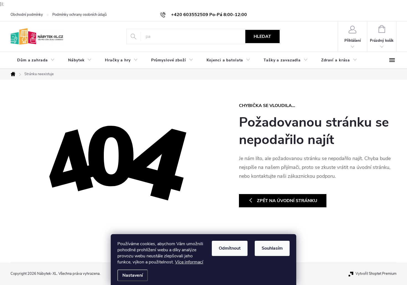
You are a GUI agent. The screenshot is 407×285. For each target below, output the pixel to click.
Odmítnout (230, 248)
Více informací (189, 262)
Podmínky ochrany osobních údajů (79, 14)
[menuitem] (36, 60)
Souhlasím (272, 248)
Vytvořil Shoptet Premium (376, 273)
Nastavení (132, 275)
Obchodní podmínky (27, 14)
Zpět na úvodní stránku (287, 201)
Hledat (262, 36)
